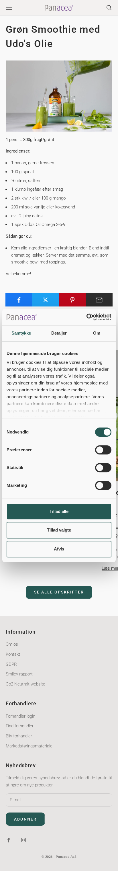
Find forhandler (20, 726)
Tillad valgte (59, 530)
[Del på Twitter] (45, 300)
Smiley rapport (19, 674)
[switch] (103, 449)
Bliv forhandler (19, 736)
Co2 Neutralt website (25, 684)
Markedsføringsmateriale (29, 746)
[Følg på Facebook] (8, 840)
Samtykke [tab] (21, 333)
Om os (12, 644)
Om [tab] (96, 333)
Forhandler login (20, 716)
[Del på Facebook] (19, 300)
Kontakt (13, 654)
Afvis (59, 548)
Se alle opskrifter (59, 592)
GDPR (11, 664)
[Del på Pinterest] (72, 300)
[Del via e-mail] (99, 300)
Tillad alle (59, 511)
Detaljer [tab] (59, 333)
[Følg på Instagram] (23, 840)
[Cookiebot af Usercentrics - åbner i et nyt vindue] (86, 317)
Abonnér (25, 819)
